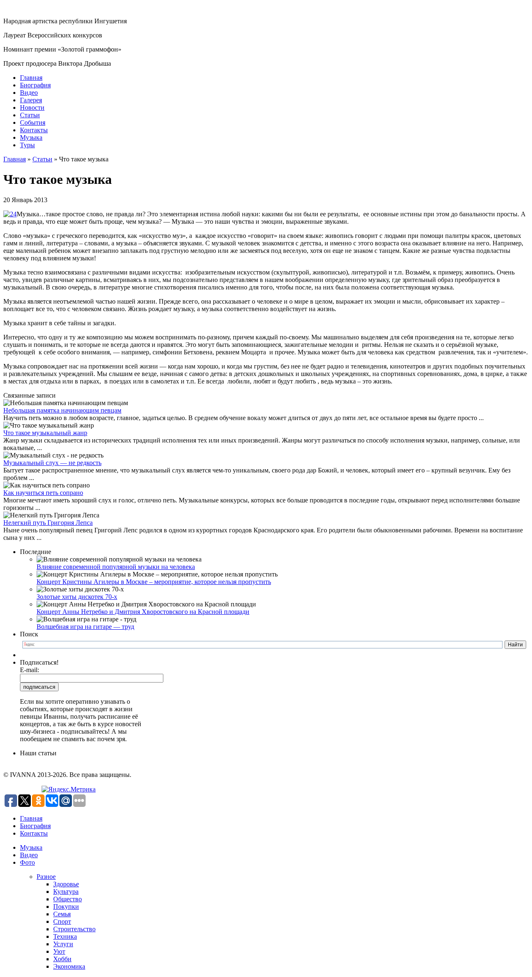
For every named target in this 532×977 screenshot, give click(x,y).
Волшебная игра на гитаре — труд (85, 626)
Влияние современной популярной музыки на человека (116, 566)
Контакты (34, 130)
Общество (67, 899)
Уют (59, 951)
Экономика (69, 966)
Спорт (62, 921)
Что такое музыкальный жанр (45, 432)
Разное (46, 876)
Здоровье (66, 884)
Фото (27, 862)
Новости (32, 107)
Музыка (31, 137)
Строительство (74, 928)
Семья (62, 914)
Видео (29, 92)
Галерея (31, 100)
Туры (27, 144)
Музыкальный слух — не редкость (52, 462)
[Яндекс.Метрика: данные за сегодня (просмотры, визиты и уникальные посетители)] (69, 789)
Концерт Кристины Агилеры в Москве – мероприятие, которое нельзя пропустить (154, 581)
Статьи (30, 115)
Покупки (66, 906)
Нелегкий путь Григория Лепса (48, 522)
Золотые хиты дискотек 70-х (77, 596)
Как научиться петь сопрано (43, 492)
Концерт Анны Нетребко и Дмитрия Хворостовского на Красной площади (143, 611)
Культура (66, 891)
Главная (31, 77)
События (32, 122)
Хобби (62, 958)
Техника (65, 936)
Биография (35, 85)
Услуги (63, 943)
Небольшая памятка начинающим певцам (62, 410)
